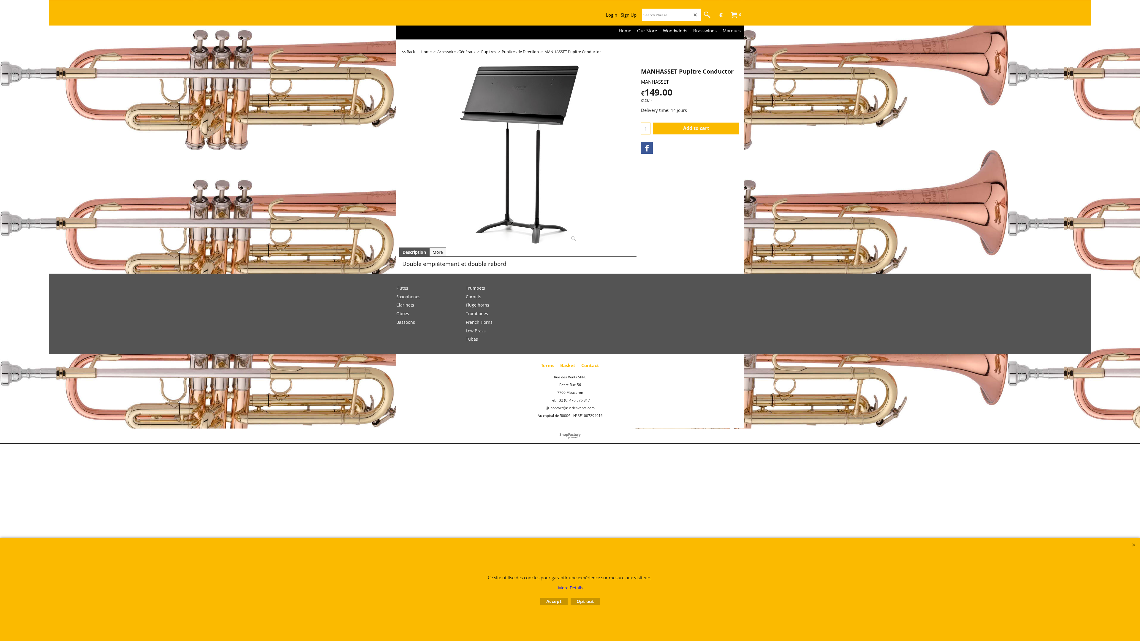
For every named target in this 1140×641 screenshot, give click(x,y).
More (438, 252)
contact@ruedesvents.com (573, 407)
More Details (570, 588)
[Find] (707, 15)
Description (414, 252)
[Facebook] (647, 148)
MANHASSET (655, 82)
